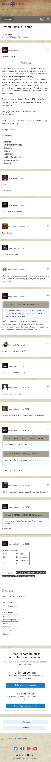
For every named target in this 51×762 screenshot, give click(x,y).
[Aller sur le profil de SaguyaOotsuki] (5, 247)
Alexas (32, 304)
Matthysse (34, 438)
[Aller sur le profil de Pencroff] (5, 177)
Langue (19, 755)
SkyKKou (33, 515)
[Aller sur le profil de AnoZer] (5, 408)
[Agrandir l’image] (25, 62)
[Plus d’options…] (48, 49)
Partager (26, 722)
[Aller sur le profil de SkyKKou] (5, 485)
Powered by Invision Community (25, 758)
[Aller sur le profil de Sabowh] (5, 50)
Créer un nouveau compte (25, 685)
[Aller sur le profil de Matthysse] (5, 387)
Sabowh (8, 34)
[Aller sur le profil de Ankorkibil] (5, 226)
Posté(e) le (18, 50)
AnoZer (32, 454)
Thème (30, 755)
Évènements (23, 37)
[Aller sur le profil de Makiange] (5, 344)
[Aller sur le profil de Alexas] (5, 269)
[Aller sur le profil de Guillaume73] (5, 204)
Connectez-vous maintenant (25, 706)
